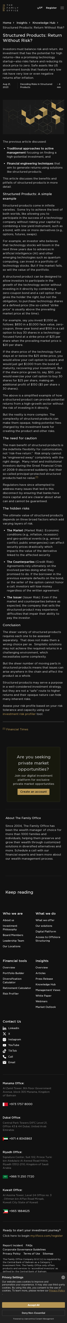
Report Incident (13, 1245)
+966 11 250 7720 (21, 1176)
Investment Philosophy (10, 928)
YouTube (13, 1045)
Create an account (33, 791)
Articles (41, 973)
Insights (21, 22)
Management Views (48, 990)
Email (11, 1062)
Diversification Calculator (12, 980)
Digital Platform (46, 931)
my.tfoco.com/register (46, 1235)
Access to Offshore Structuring (48, 939)
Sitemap (48, 1253)
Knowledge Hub (43, 22)
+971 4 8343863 (20, 1138)
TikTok (12, 1050)
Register (51, 7)
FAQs (29, 1245)
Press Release (44, 978)
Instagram (14, 1039)
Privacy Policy (12, 1253)
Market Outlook (46, 1007)
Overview (9, 967)
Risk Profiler (11, 993)
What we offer (45, 920)
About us (8, 920)
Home (7, 22)
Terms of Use (31, 1253)
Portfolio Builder (13, 973)
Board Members (13, 935)
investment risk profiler (19, 714)
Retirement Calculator (17, 988)
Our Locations (11, 946)
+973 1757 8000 (20, 1104)
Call (10, 1056)
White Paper (44, 995)
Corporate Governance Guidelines (24, 1249)
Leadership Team (13, 940)
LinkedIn (13, 1028)
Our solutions (44, 926)
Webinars (41, 1001)
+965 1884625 (19, 1211)
